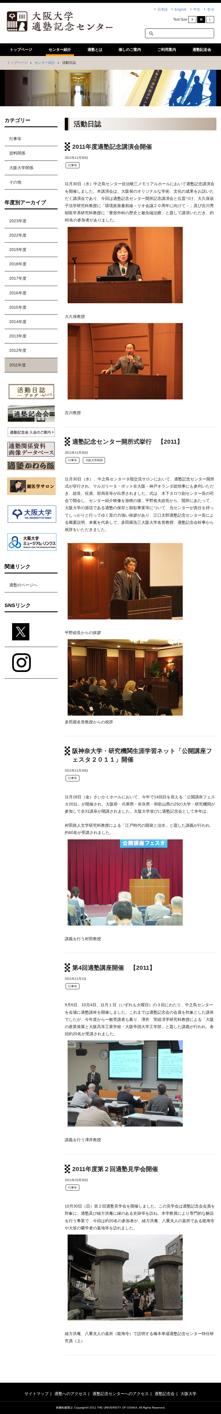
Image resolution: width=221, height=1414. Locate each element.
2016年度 (17, 293)
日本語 (162, 9)
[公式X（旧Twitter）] (31, 632)
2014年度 (17, 321)
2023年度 (17, 221)
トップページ (21, 49)
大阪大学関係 (94, 460)
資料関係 (17, 153)
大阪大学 (188, 1393)
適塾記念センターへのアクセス (120, 1393)
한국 (210, 9)
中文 (196, 9)
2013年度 (17, 336)
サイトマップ (36, 1393)
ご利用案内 (166, 49)
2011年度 (17, 365)
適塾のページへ (23, 585)
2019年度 (17, 249)
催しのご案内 (130, 49)
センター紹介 (60, 49)
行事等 (72, 165)
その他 (15, 182)
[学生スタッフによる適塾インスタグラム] (31, 663)
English (180, 9)
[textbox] (179, 33)
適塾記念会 (202, 49)
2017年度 (17, 278)
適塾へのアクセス (70, 1393)
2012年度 (17, 350)
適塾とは (94, 49)
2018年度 (17, 264)
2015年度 (17, 307)
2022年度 (17, 235)
